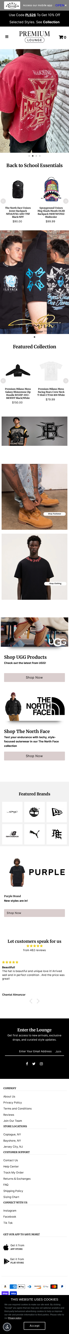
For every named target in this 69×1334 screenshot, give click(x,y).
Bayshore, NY (12, 1140)
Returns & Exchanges (17, 1178)
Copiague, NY (12, 1134)
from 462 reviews (34, 950)
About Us (9, 1096)
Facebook (9, 1216)
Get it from (17, 1245)
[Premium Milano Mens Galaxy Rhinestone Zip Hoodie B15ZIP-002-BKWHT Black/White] (18, 370)
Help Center (11, 1166)
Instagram (9, 1210)
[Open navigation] (7, 37)
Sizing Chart (11, 1197)
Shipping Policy (13, 1191)
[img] (34, 946)
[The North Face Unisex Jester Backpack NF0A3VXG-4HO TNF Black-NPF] (18, 189)
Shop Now (34, 677)
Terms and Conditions (17, 1108)
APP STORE (16, 1249)
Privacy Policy (12, 1102)
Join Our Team (12, 1120)
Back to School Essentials (34, 165)
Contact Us (10, 1160)
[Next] (65, 201)
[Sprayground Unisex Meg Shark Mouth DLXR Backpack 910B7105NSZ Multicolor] (51, 189)
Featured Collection (34, 347)
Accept (34, 1325)
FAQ (5, 1184)
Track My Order (13, 1172)
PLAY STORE (17, 1262)
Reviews (8, 1114)
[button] (7, 1327)
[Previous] (3, 201)
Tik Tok (8, 1223)
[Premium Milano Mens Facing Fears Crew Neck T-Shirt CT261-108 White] (51, 370)
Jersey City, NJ (13, 1146)
